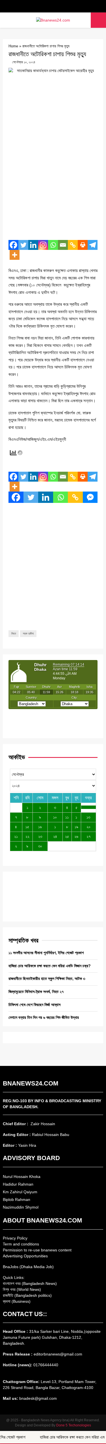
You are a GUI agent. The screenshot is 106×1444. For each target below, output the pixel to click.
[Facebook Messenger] (90, 497)
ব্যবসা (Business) (17, 1301)
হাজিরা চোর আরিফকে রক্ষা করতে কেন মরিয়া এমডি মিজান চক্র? (49, 966)
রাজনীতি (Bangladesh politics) (27, 1295)
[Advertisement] (53, 181)
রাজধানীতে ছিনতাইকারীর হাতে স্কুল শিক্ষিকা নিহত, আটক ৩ (46, 978)
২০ (88, 827)
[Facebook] (13, 245)
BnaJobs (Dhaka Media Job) (28, 1266)
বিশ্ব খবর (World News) (22, 1289)
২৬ (76, 836)
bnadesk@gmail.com (37, 1398)
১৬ (40, 827)
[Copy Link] (73, 245)
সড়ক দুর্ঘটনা (28, 633)
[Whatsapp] (53, 245)
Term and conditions (21, 1244)
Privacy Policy (15, 1238)
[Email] (63, 245)
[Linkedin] (33, 245)
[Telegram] (93, 245)
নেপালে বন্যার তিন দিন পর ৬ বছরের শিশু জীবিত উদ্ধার (43, 1017)
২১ (16, 836)
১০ (55, 817)
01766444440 (45, 1365)
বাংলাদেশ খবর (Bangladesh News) (30, 1283)
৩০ (40, 846)
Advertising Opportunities (25, 1256)
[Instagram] (43, 245)
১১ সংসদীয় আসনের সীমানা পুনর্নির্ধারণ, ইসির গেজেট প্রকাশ (46, 952)
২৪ (55, 836)
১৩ (88, 817)
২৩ (40, 836)
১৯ (76, 827)
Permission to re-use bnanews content (37, 1250)
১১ (67, 817)
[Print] (83, 245)
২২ (27, 836)
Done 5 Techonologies (73, 1425)
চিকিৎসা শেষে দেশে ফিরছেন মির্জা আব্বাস (34, 1004)
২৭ (88, 836)
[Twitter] (23, 245)
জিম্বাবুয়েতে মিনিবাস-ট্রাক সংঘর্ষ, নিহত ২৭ (36, 991)
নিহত (13, 633)
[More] (14, 255)
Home (13, 46)
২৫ (67, 836)
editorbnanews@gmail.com (58, 1354)
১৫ (27, 827)
